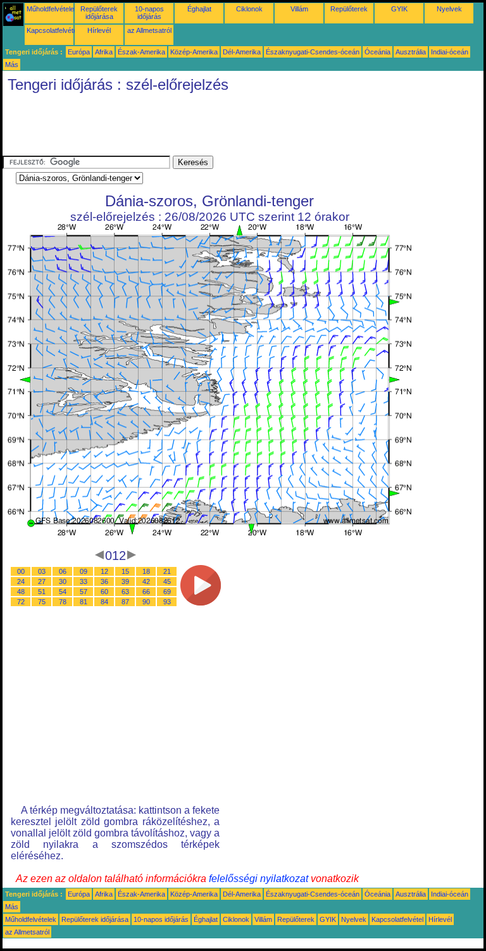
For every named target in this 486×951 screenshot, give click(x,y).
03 (42, 571)
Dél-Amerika (242, 52)
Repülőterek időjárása (99, 12)
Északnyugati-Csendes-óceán (312, 52)
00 (21, 571)
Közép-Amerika (194, 52)
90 (146, 602)
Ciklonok (249, 9)
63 (125, 591)
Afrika (104, 52)
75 (42, 602)
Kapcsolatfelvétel (52, 30)
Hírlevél (99, 30)
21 (167, 571)
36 (104, 581)
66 (146, 591)
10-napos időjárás (149, 12)
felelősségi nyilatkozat (258, 878)
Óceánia (377, 52)
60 (104, 591)
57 (83, 591)
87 (125, 602)
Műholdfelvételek (52, 9)
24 (21, 581)
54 (62, 591)
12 (104, 571)
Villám (299, 9)
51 (42, 591)
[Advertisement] (233, 127)
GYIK (399, 9)
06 (62, 571)
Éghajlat (199, 9)
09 (83, 571)
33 (83, 581)
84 (104, 602)
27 (42, 581)
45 (167, 581)
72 (21, 602)
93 (167, 602)
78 (62, 602)
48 (21, 591)
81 (83, 602)
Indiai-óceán (449, 52)
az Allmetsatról (149, 30)
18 (146, 571)
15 (125, 571)
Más (11, 64)
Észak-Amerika (141, 52)
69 (167, 591)
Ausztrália (411, 52)
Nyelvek (449, 9)
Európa (79, 52)
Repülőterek (349, 9)
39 (125, 581)
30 (62, 581)
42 (146, 581)
